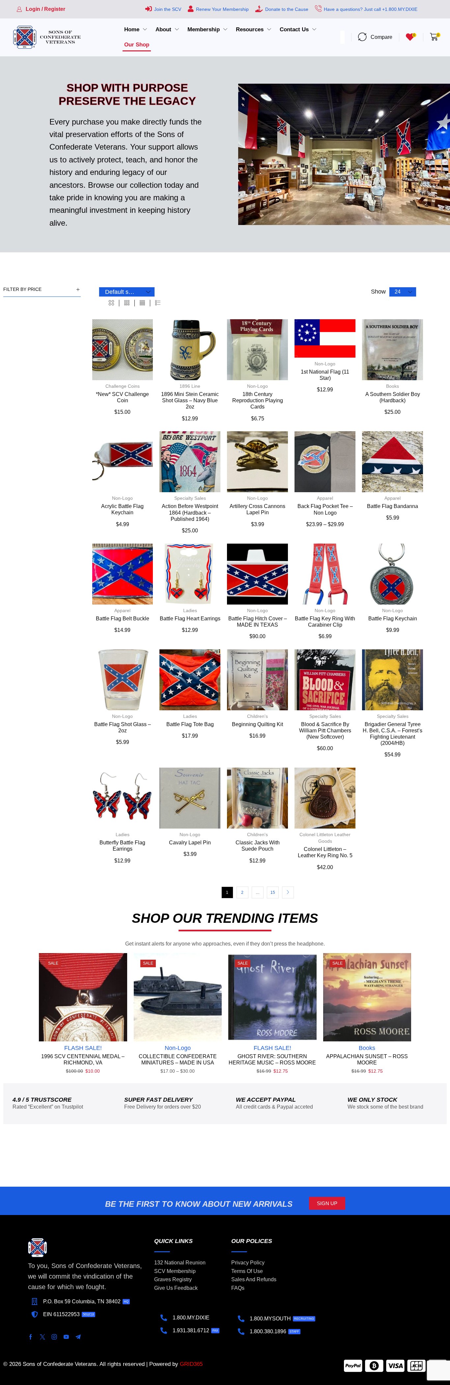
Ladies (190, 610)
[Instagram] (54, 1337)
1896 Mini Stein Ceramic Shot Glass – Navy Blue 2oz (190, 400)
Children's (257, 716)
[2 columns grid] (111, 303)
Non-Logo (257, 386)
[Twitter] (42, 1337)
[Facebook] (30, 1337)
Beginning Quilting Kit (257, 724)
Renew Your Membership (222, 9)
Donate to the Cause (286, 9)
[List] (158, 303)
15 (272, 892)
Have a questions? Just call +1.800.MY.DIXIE (370, 9)
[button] (40, 9)
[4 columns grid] (142, 303)
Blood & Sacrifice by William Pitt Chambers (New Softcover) (325, 730)
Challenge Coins (122, 386)
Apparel (325, 498)
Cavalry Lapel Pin (190, 842)
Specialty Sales (190, 498)
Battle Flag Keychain (392, 618)
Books (392, 386)
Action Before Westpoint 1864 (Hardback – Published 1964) (190, 512)
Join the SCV (167, 9)
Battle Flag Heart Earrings (190, 618)
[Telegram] (78, 1337)
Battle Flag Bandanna (392, 506)
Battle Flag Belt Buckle (122, 618)
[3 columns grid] (127, 303)
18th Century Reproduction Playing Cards (257, 400)
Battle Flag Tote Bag (190, 724)
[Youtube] (66, 1337)
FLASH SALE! (83, 1048)
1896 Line (190, 386)
